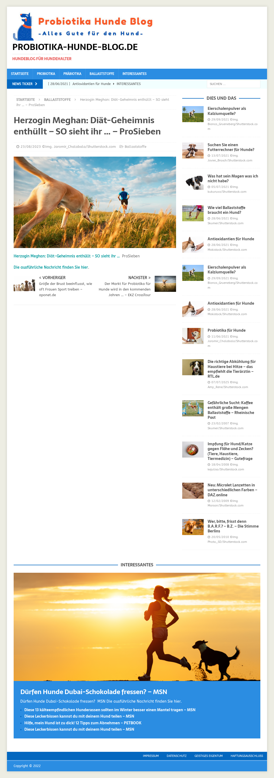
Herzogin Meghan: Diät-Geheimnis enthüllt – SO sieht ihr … (67, 256)
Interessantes (135, 74)
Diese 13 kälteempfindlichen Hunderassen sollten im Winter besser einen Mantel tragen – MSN (110, 710)
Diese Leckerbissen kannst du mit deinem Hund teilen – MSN (79, 716)
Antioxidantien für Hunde (231, 239)
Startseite (20, 74)
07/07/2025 (220, 382)
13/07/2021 (220, 155)
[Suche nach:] (233, 84)
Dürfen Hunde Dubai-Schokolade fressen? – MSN (93, 692)
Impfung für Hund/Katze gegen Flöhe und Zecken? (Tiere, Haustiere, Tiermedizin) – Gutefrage (230, 451)
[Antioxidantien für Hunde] (193, 245)
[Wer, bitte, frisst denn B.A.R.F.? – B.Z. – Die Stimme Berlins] (193, 527)
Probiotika (46, 74)
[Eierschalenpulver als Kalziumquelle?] (193, 114)
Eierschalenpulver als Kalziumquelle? (227, 111)
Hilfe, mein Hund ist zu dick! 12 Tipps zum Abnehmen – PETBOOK (83, 723)
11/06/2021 (220, 336)
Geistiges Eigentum (209, 756)
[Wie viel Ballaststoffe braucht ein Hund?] (193, 213)
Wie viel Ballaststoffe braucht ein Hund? (226, 210)
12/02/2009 (220, 501)
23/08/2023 (31, 147)
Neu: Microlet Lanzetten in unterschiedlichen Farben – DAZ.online (232, 490)
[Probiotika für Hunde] (193, 336)
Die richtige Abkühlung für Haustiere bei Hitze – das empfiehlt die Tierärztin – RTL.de (232, 369)
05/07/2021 (220, 187)
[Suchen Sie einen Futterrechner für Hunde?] (193, 150)
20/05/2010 (220, 537)
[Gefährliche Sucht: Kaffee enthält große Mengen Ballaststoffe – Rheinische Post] (193, 408)
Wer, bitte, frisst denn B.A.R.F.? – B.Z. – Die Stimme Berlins (233, 526)
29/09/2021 (220, 119)
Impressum (151, 756)
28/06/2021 (220, 218)
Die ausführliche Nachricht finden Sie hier (51, 267)
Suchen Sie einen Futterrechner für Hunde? (231, 147)
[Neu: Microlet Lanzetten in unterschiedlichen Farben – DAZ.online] (193, 491)
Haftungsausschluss (247, 756)
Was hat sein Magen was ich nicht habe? (233, 178)
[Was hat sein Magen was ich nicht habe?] (193, 182)
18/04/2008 (220, 464)
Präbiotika (72, 74)
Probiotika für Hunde (227, 330)
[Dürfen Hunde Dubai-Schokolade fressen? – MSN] (137, 677)
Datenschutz (177, 756)
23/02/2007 (220, 423)
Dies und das (221, 98)
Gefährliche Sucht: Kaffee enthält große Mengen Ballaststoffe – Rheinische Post (231, 410)
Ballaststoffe (102, 74)
